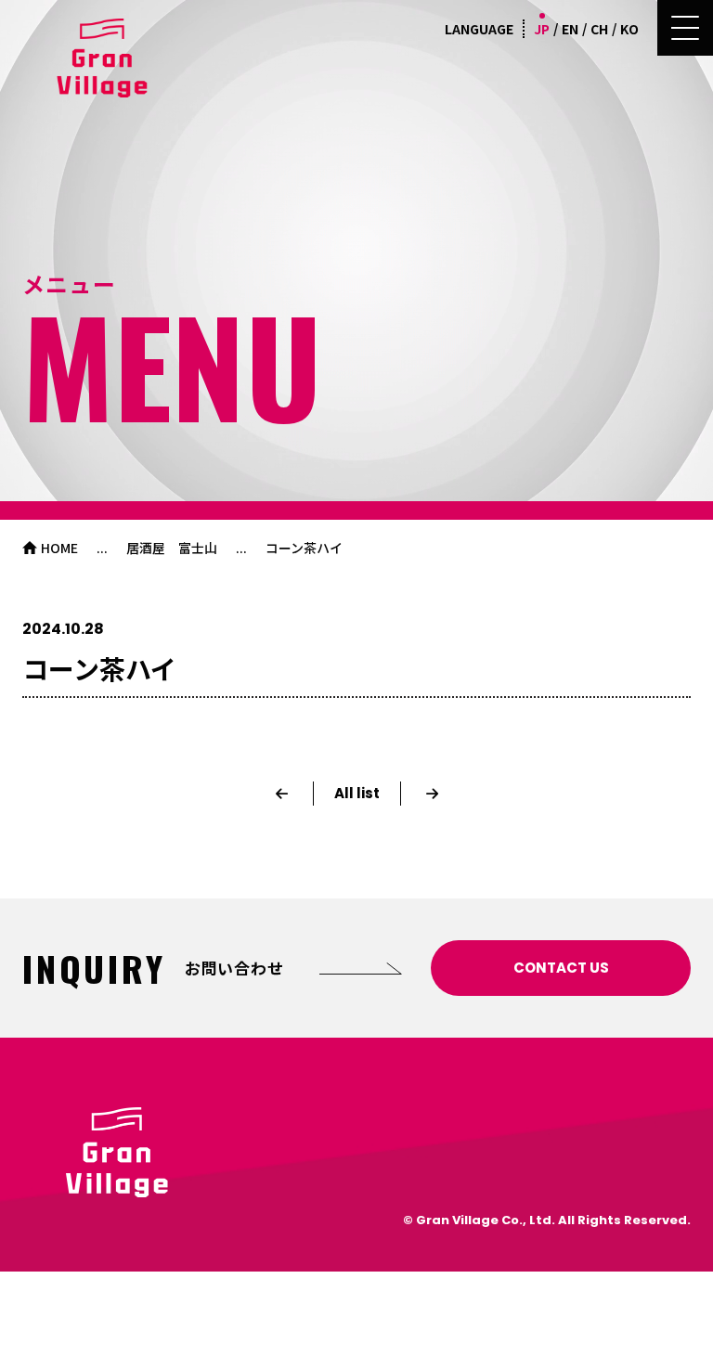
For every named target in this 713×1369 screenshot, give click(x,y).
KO (629, 28)
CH (599, 28)
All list (357, 793)
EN (570, 28)
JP (542, 28)
